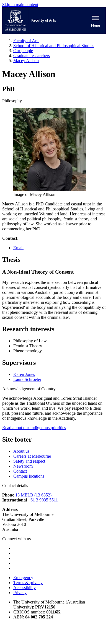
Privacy (20, 592)
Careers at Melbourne (32, 456)
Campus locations (28, 476)
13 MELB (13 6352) (33, 495)
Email (18, 247)
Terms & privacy (28, 582)
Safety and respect (29, 461)
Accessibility (24, 587)
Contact (20, 471)
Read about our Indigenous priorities (34, 427)
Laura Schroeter (27, 379)
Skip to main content (20, 4)
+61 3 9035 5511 (43, 500)
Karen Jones (24, 374)
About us (21, 451)
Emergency (23, 577)
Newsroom (23, 466)
